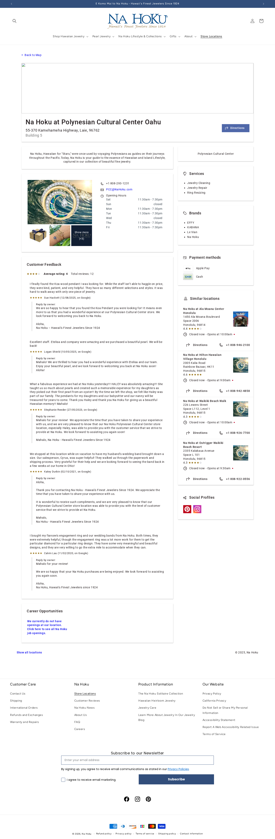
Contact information (191, 833)
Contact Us (18, 693)
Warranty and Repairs (24, 722)
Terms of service (145, 833)
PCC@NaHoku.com (119, 189)
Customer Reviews (87, 700)
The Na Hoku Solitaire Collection (160, 693)
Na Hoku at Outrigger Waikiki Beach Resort (203, 445)
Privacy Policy (212, 693)
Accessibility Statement (219, 720)
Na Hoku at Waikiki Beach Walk (204, 401)
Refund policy (104, 833)
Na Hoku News (84, 707)
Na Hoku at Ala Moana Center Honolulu (204, 311)
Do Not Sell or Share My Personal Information (225, 710)
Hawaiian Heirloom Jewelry (157, 700)
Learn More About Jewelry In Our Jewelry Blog (166, 717)
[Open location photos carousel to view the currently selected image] (60, 202)
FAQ (77, 722)
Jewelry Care (147, 707)
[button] (14, 21)
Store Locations (85, 693)
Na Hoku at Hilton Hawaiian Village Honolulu (202, 356)
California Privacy (214, 700)
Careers (79, 729)
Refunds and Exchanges (26, 715)
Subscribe (176, 779)
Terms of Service (214, 734)
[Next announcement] (263, 4)
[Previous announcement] (11, 4)
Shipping (16, 700)
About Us (80, 715)
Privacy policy (124, 833)
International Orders (24, 707)
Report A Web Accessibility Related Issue (231, 727)
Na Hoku (86, 834)
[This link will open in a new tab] (187, 512)
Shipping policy (167, 833)
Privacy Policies (178, 769)
